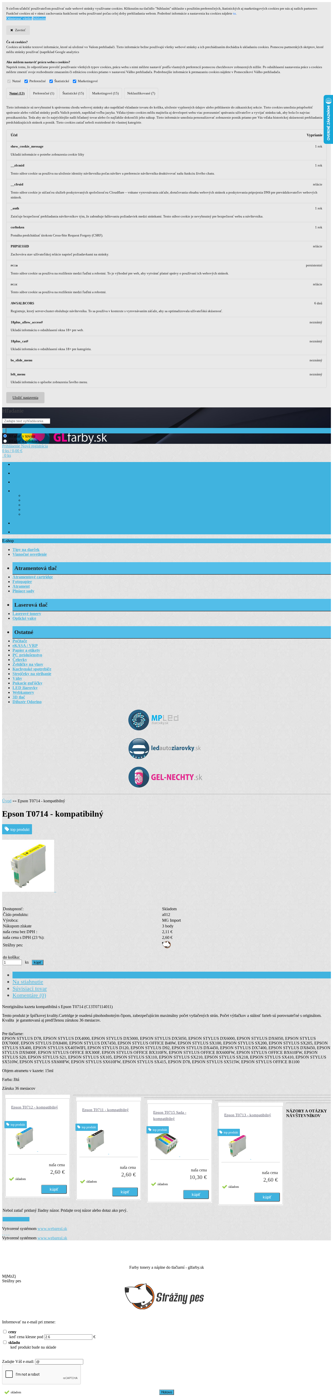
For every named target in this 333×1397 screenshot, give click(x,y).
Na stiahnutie (27, 981)
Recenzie (29, 514)
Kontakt (18, 523)
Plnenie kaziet (33, 496)
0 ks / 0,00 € (12, 450)
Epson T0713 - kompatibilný (247, 1115)
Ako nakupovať (34, 500)
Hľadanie (13, 410)
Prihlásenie (11, 446)
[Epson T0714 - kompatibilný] (29, 890)
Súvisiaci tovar (29, 988)
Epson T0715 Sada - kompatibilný (169, 1115)
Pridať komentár (16, 1219)
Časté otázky (21, 491)
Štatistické (61, 81)
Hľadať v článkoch (24, 441)
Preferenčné (37, 81)
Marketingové (88, 81)
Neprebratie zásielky (38, 505)
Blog (16, 532)
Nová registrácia (34, 446)
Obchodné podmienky (28, 473)
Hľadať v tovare (22, 436)
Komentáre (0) (29, 995)
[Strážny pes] (166, 947)
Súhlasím (39, 18)
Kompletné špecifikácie (39, 975)
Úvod (6, 801)
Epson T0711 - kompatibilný (105, 1110)
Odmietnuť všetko (19, 18)
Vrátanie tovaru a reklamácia (44, 510)
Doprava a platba (24, 482)
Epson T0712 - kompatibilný (34, 1107)
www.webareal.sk (52, 1228)
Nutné (16, 81)
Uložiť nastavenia (25, 398)
